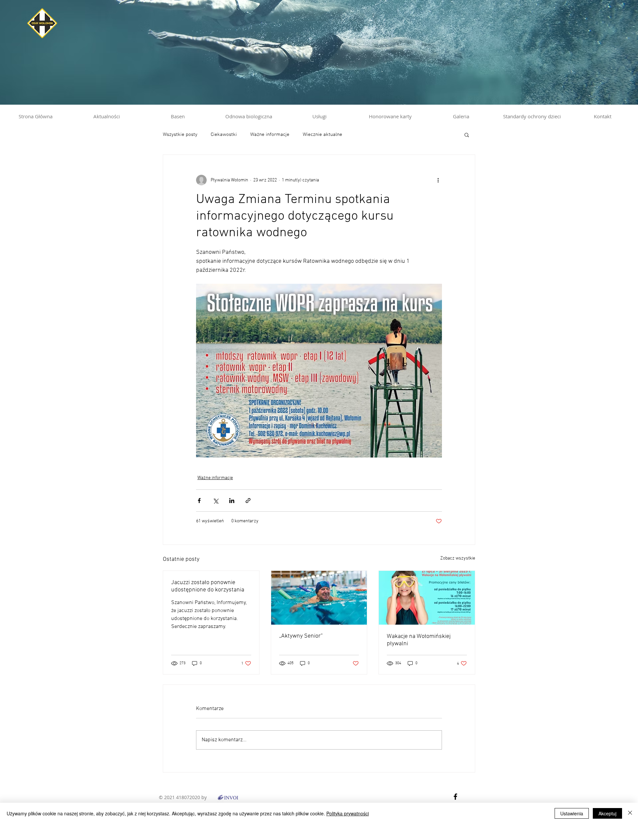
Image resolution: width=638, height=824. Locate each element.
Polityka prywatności (347, 813)
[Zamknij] (630, 813)
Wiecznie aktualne (322, 135)
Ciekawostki (224, 135)
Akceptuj (607, 813)
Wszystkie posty (180, 135)
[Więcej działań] (438, 180)
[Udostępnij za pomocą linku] (248, 500)
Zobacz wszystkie (457, 558)
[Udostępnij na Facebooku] (199, 500)
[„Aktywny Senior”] (319, 598)
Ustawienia (571, 813)
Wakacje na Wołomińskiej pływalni (419, 640)
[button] (467, 134)
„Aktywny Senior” (301, 636)
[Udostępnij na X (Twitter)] (215, 500)
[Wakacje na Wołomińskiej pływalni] (427, 598)
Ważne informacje (269, 135)
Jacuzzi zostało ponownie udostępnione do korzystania (207, 586)
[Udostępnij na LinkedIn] (232, 500)
